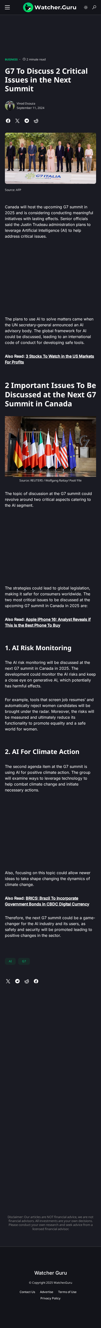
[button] (7, 7)
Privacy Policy (50, 1298)
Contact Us (27, 1292)
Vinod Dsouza (26, 103)
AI (10, 961)
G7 (24, 961)
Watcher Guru (50, 1273)
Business (11, 59)
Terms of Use (67, 1292)
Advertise (46, 1292)
